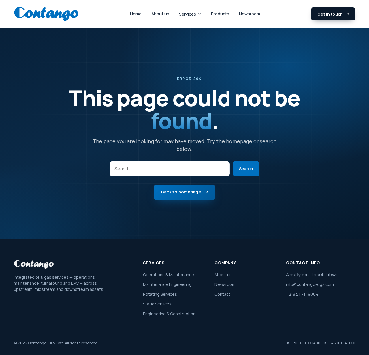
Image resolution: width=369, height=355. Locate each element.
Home (136, 13)
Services (187, 14)
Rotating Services (160, 294)
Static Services (157, 304)
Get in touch (330, 14)
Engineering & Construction (169, 313)
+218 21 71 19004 (302, 294)
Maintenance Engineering (167, 284)
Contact (222, 294)
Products (220, 13)
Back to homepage (181, 192)
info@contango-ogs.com (310, 284)
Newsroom (249, 13)
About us (160, 13)
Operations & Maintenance (168, 274)
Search (246, 168)
